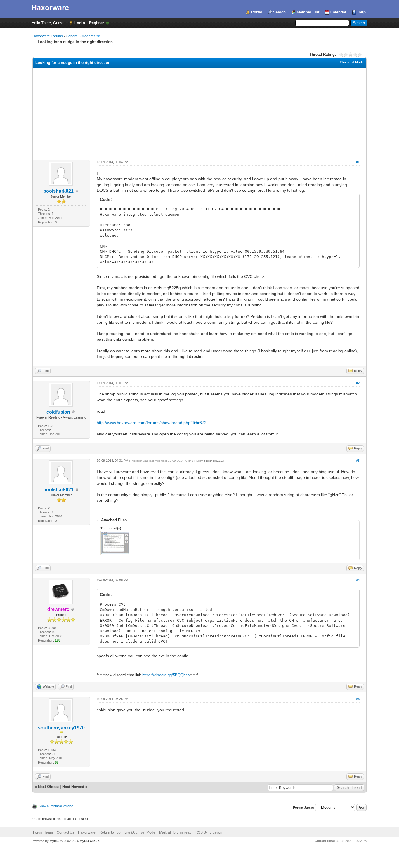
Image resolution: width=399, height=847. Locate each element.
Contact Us (65, 832)
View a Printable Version (56, 806)
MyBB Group (90, 841)
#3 (358, 460)
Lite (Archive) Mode (139, 832)
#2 (358, 383)
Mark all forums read (175, 832)
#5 (358, 698)
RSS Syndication (208, 832)
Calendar (338, 12)
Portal (256, 12)
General (72, 36)
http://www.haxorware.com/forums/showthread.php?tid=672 (152, 422)
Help (362, 12)
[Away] (61, 733)
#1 (358, 162)
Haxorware (87, 832)
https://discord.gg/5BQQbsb (166, 675)
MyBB (54, 841)
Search (279, 12)
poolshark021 (58, 191)
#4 (358, 580)
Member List (308, 12)
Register (96, 23)
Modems (88, 36)
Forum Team (43, 832)
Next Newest (73, 787)
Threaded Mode (352, 62)
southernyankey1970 (61, 727)
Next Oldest (48, 787)
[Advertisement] (199, 112)
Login (79, 23)
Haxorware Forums (47, 36)
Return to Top (110, 832)
